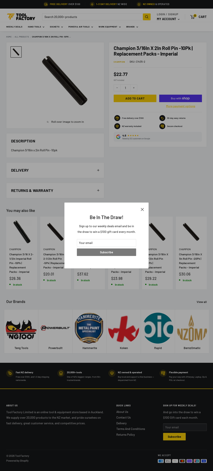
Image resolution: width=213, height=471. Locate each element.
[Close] (142, 209)
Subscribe (106, 252)
